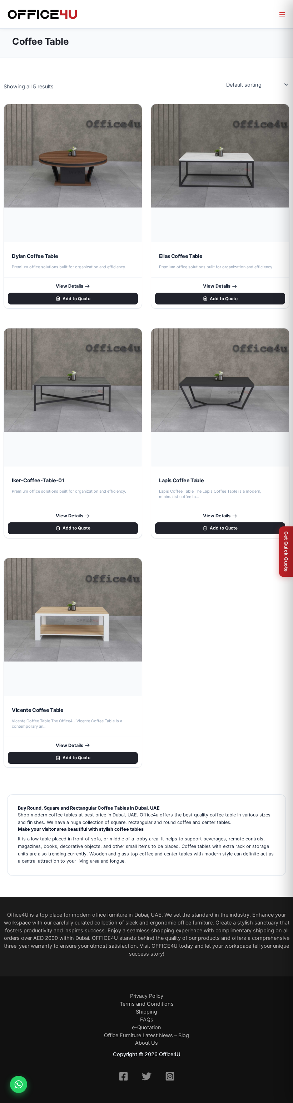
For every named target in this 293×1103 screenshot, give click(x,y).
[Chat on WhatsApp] (18, 1084)
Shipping (146, 1012)
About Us (146, 1043)
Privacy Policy (146, 996)
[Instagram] (170, 1076)
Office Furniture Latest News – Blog (146, 1035)
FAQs (146, 1019)
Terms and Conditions (147, 1004)
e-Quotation (146, 1027)
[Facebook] (123, 1076)
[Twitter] (147, 1076)
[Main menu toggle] (282, 14)
